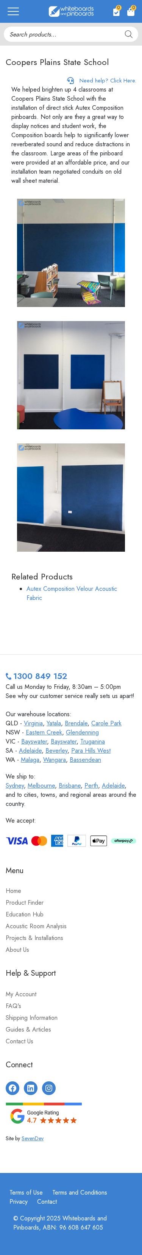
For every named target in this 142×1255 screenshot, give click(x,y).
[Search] (128, 34)
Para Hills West (91, 750)
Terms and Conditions (79, 1192)
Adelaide (30, 750)
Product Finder (25, 902)
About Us (17, 949)
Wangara (54, 759)
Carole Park (106, 723)
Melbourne (41, 785)
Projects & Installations (34, 938)
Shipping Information (32, 1017)
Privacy (18, 1201)
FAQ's (13, 1006)
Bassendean (85, 759)
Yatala (54, 723)
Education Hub (25, 914)
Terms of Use (26, 1192)
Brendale (76, 723)
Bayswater (34, 741)
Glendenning (82, 732)
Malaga (30, 759)
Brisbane (70, 785)
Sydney (15, 785)
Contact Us (19, 1041)
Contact (47, 1201)
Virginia (33, 723)
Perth (91, 785)
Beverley (56, 750)
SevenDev (33, 1138)
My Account (21, 994)
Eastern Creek (44, 732)
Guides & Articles (28, 1029)
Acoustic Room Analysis (36, 926)
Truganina (92, 741)
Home (13, 890)
